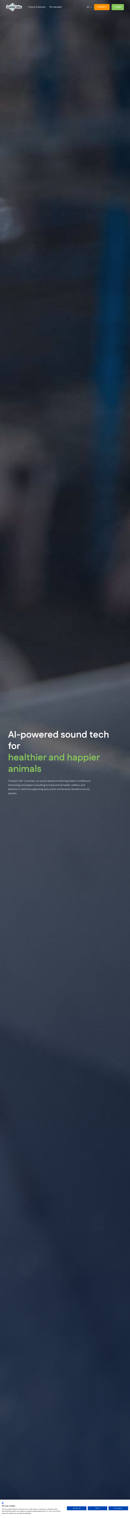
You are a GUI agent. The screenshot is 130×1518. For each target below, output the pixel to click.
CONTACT (102, 7)
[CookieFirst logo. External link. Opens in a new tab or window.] (3, 1503)
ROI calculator (56, 7)
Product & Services (36, 7)
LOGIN (118, 7)
